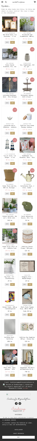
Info (7, 42)
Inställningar (18, 429)
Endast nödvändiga (18, 433)
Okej (18, 437)
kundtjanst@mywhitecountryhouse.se (22, 382)
